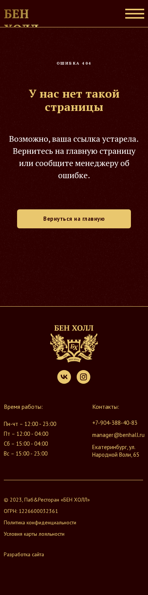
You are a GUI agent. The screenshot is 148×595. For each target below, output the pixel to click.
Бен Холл (21, 21)
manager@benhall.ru (118, 434)
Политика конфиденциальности (40, 522)
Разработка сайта (24, 554)
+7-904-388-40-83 (114, 422)
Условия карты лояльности (34, 533)
